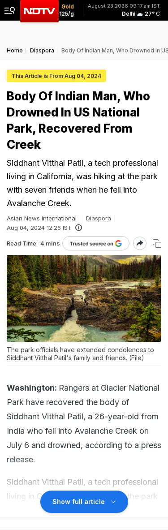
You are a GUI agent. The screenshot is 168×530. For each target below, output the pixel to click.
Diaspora (98, 218)
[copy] (157, 243)
